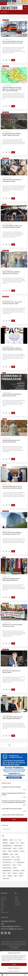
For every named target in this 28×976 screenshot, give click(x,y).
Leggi (13, 60)
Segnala (16, 897)
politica (14, 865)
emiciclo (4, 851)
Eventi (4, 326)
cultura (21, 848)
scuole (9, 873)
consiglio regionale (7, 848)
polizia (19, 865)
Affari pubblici (5, 66)
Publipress (16, 947)
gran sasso (15, 851)
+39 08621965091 (8, 921)
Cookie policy (18, 904)
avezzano (5, 842)
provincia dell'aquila (7, 867)
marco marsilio (6, 857)
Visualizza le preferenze (14, 968)
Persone (4, 695)
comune (22, 842)
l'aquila (5, 854)
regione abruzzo (7, 870)
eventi (9, 851)
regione (14, 867)
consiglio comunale (18, 845)
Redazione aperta (4, 912)
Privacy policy (18, 902)
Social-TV (3, 906)
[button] (24, 20)
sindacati (21, 873)
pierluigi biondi (20, 862)
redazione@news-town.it (10, 926)
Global (2, 908)
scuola (4, 873)
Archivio (14, 819)
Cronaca (2, 904)
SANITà (22, 870)
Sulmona (10, 875)
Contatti (16, 899)
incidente (22, 851)
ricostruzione (16, 870)
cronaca (15, 848)
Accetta (14, 964)
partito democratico (7, 862)
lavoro (16, 854)
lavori (11, 854)
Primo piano (3, 897)
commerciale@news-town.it (12, 929)
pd (14, 862)
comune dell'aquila (7, 845)
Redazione (17, 901)
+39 (2, 924)
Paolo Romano (17, 859)
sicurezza (15, 873)
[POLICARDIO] (14, 766)
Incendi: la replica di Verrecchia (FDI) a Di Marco (12, 803)
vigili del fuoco (6, 878)
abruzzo (5, 840)
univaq (15, 875)
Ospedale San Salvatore (7, 859)
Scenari (4, 204)
